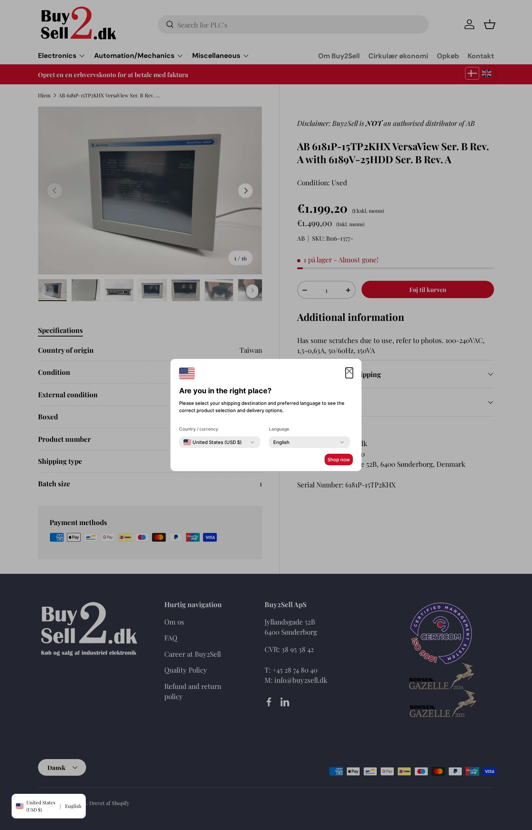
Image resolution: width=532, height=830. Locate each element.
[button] (349, 373)
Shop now (339, 459)
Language (279, 429)
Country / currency (198, 429)
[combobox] (212, 442)
